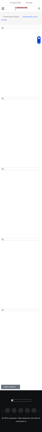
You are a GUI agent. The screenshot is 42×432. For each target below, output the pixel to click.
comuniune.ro (21, 421)
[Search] (39, 8)
